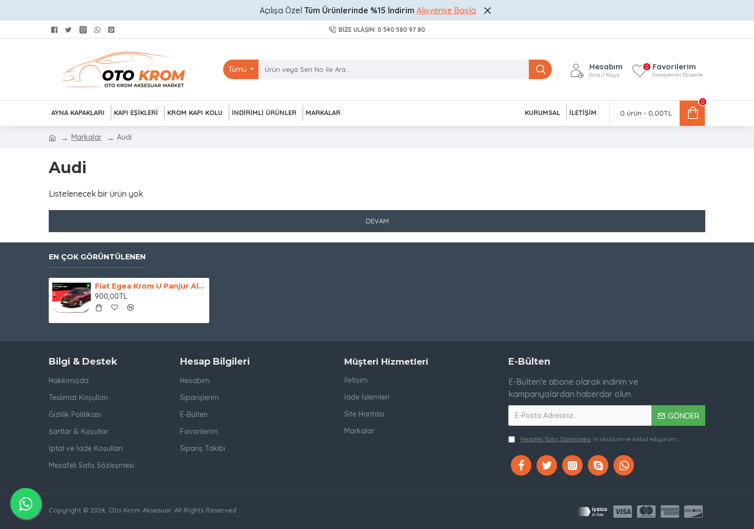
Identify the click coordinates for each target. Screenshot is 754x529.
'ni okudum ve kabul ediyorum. (599, 439)
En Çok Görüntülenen (97, 257)
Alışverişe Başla (446, 10)
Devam (377, 221)
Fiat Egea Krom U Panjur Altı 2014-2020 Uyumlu (150, 286)
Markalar (86, 137)
